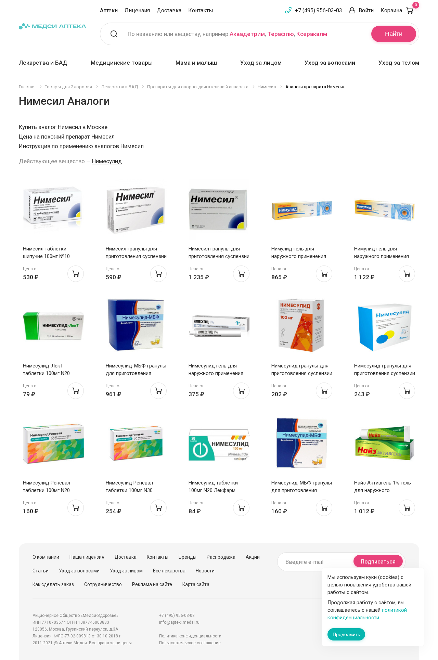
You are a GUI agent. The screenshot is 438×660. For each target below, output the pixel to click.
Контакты (200, 10)
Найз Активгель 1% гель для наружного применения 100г (382, 490)
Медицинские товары (122, 62)
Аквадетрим (247, 33)
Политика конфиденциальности (190, 636)
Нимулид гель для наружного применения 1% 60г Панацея (298, 256)
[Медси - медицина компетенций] (52, 26)
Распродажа (221, 557)
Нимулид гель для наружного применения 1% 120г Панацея (381, 256)
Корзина (399, 10)
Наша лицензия (86, 557)
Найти (393, 33)
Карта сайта (195, 584)
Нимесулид (107, 161)
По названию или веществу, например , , (227, 33)
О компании (46, 557)
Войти (366, 10)
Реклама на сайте (152, 584)
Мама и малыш (196, 62)
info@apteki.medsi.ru (179, 622)
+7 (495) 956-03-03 (318, 10)
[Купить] (75, 274)
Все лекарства (169, 570)
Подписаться (378, 561)
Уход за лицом (261, 62)
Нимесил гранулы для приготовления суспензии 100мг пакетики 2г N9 (136, 256)
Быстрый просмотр (53, 211)
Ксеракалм (311, 33)
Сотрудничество (103, 584)
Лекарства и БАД (43, 62)
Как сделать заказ (53, 584)
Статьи (41, 570)
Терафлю (280, 33)
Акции (253, 557)
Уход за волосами (330, 62)
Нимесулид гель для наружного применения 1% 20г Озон (216, 373)
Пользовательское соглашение (190, 642)
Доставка (169, 10)
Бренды (187, 557)
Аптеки (109, 10)
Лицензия (137, 10)
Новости (205, 570)
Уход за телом (398, 62)
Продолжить (346, 634)
